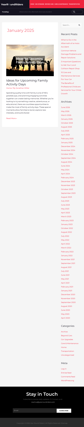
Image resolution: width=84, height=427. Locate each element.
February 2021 (67, 287)
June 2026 (65, 107)
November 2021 (68, 259)
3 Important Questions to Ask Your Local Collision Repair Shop (71, 65)
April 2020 (65, 318)
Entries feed (66, 373)
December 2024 (68, 146)
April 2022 (65, 244)
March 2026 (66, 115)
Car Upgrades (39, 4)
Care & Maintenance (61, 4)
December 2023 (68, 181)
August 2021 (66, 267)
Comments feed (68, 377)
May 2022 (65, 240)
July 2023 (65, 201)
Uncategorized (67, 355)
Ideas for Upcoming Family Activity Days (27, 82)
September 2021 (68, 263)
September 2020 (68, 302)
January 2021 (66, 291)
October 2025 (67, 123)
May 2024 (65, 170)
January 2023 (67, 224)
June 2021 (65, 275)
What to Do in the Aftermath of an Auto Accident (35, 12)
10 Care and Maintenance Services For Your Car (70, 75)
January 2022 (67, 256)
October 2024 (67, 154)
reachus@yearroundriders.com (43, 402)
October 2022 (67, 228)
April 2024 (65, 174)
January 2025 (67, 142)
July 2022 (65, 236)
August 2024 (66, 162)
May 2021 (65, 279)
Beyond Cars (49, 4)
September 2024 (68, 158)
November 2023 (68, 185)
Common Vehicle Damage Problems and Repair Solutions (71, 54)
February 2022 (67, 252)
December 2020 (68, 294)
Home (32, 4)
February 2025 (67, 139)
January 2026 (67, 119)
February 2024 (67, 178)
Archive (64, 332)
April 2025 (65, 135)
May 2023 (65, 209)
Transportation (74, 4)
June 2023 (65, 205)
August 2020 (66, 306)
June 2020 (65, 310)
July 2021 (65, 271)
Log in (63, 369)
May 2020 (65, 314)
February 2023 (67, 220)
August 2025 (66, 127)
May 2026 (65, 111)
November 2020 (68, 298)
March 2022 (66, 248)
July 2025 (65, 131)
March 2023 (66, 216)
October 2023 (67, 189)
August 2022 (66, 232)
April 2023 (65, 213)
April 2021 (65, 283)
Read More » (11, 118)
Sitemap (64, 423)
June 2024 (65, 166)
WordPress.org (67, 380)
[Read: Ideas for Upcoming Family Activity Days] (30, 60)
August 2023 (66, 197)
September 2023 (68, 193)
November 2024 (68, 150)
